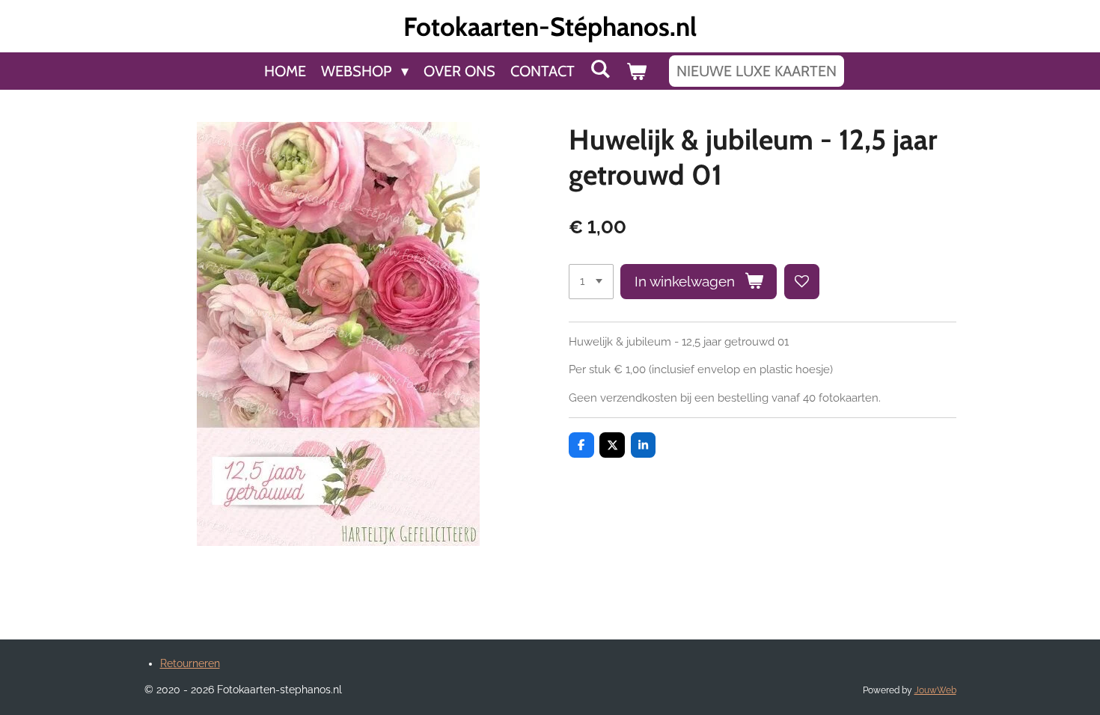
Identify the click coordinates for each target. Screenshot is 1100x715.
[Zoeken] (600, 68)
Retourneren (190, 663)
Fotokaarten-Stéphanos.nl (550, 26)
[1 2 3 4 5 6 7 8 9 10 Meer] (591, 281)
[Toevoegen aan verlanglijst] (801, 281)
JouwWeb (935, 690)
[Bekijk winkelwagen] (636, 71)
